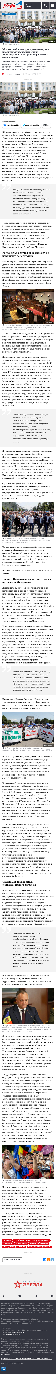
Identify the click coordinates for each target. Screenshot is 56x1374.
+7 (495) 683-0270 (13, 1334)
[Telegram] (52, 1259)
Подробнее (5, 1354)
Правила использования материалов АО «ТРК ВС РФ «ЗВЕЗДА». (26, 1359)
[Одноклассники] (48, 1259)
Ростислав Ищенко (12, 74)
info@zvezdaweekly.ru (16, 1332)
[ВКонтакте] (44, 1259)
